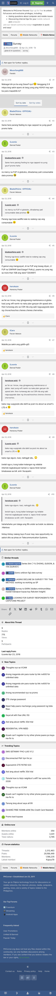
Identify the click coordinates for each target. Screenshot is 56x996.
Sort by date (21, 103)
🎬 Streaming (9, 911)
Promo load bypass (14, 816)
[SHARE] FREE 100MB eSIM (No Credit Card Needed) (29, 810)
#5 (53, 246)
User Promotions (10, 931)
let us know (24, 957)
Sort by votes (34, 103)
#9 (53, 437)
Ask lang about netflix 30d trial (19, 771)
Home (47, 971)
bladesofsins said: (13, 158)
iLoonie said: (10, 205)
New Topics (9, 662)
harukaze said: (11, 380)
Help (40, 971)
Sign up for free (36, 10)
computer (16, 22)
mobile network (43, 19)
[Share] (50, 80)
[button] (28, 967)
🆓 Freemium (9, 907)
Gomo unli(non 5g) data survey (24, 572)
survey (25, 51)
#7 (53, 340)
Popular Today (9, 938)
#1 (53, 80)
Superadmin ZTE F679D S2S (18, 765)
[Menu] (3, 3)
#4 (53, 199)
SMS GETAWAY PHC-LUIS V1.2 (20, 751)
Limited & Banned (10, 934)
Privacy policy (30, 971)
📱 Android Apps (10, 914)
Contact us (10, 971)
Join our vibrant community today (17, 25)
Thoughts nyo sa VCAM (16, 787)
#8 (53, 374)
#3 (53, 152)
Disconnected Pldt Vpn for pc (19, 758)
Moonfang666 (12, 48)
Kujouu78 (50, 859)
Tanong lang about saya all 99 (19, 803)
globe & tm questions (12, 51)
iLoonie (5, 654)
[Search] (53, 3)
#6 (53, 296)
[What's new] (47, 3)
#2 (53, 121)
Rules (19, 971)
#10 (53, 494)
